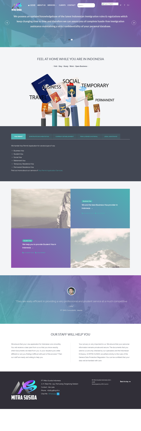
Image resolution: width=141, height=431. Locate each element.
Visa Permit (101, 213)
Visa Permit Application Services (50, 170)
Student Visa (29, 252)
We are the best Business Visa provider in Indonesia (100, 206)
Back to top (124, 381)
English (110, 4)
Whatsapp (52, 394)
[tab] (18, 136)
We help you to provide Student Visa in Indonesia (39, 246)
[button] (69, 39)
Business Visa (88, 213)
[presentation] (7, 23)
